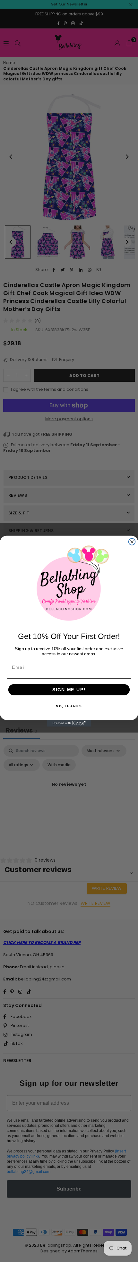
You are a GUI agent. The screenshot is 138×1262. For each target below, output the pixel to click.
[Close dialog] (132, 541)
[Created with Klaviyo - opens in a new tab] (69, 723)
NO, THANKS (69, 706)
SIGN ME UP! (69, 689)
